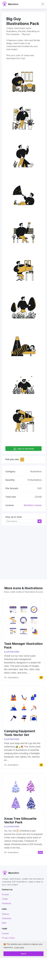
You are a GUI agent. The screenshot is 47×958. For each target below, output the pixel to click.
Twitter (5, 899)
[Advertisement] (23, 551)
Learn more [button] (19, 947)
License (5, 933)
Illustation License (33, 505)
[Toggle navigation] (42, 4)
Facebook (6, 903)
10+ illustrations (11, 677)
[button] (22, 460)
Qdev (4, 923)
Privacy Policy (8, 938)
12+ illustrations (11, 765)
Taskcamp (6, 918)
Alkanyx (5, 914)
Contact (5, 894)
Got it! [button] (23, 954)
